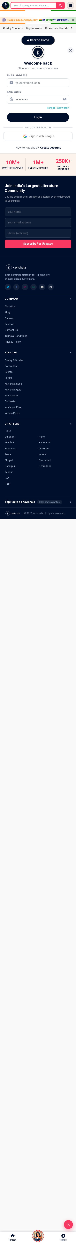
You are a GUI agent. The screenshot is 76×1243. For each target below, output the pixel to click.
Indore (42, 454)
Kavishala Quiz (13, 389)
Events (8, 371)
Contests (10, 401)
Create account (50, 147)
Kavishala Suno (13, 383)
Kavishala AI (12, 395)
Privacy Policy (13, 341)
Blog (7, 312)
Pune (42, 436)
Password (14, 91)
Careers (9, 318)
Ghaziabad (45, 460)
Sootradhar (11, 366)
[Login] (68, 1224)
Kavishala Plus (13, 407)
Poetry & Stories (14, 360)
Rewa (8, 454)
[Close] (70, 50)
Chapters (12, 423)
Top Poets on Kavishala (38, 501)
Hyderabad (45, 442)
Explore (11, 352)
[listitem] (8, 287)
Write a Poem (12, 413)
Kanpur (9, 472)
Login (38, 117)
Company (12, 298)
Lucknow (44, 448)
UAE (7, 484)
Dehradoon (45, 465)
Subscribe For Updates (38, 243)
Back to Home (39, 40)
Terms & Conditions (16, 335)
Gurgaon (9, 436)
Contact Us (11, 329)
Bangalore (10, 448)
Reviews (9, 324)
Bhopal (9, 460)
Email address (17, 75)
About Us (10, 306)
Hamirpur (10, 465)
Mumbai (9, 442)
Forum (8, 377)
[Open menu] (70, 5)
